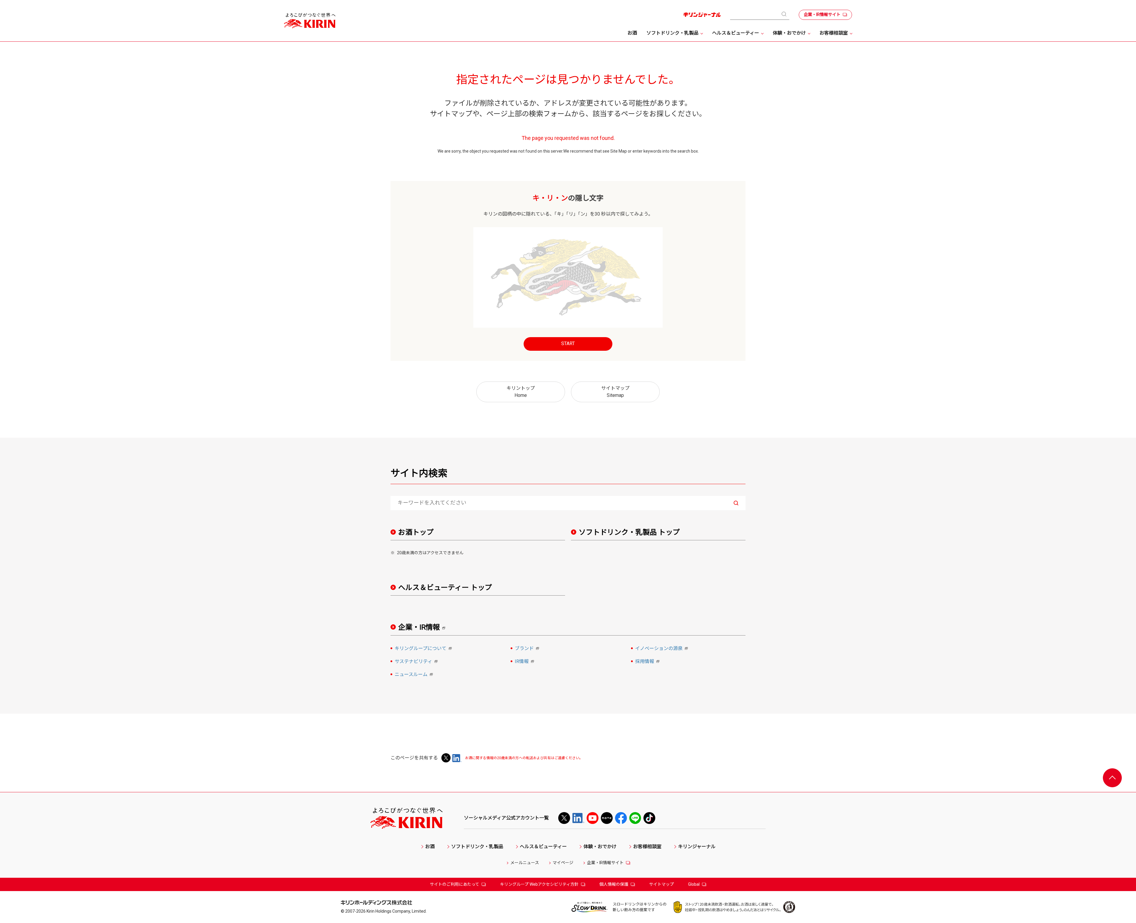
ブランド (528, 649)
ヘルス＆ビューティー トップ (445, 587)
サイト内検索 (418, 473)
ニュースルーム (415, 675)
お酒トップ (416, 532)
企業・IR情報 (423, 627)
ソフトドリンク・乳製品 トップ (629, 532)
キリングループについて (424, 649)
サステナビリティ (417, 662)
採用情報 (648, 662)
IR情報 (525, 662)
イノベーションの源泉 (662, 649)
